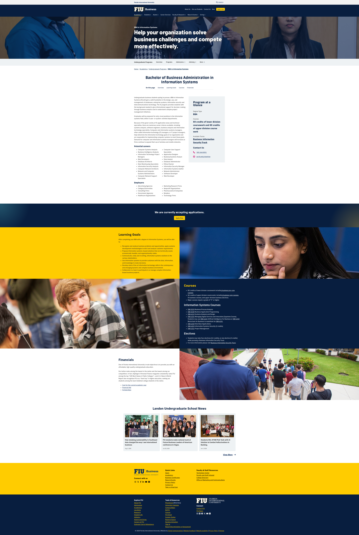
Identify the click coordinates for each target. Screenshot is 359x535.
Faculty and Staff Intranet (205, 475)
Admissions (138, 505)
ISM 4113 (191, 314)
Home (136, 69)
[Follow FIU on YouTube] (207, 513)
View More (228, 455)
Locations (137, 510)
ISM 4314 (191, 329)
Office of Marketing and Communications (211, 480)
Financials (190, 88)
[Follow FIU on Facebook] (202, 513)
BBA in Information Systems (178, 69)
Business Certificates (172, 478)
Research (137, 512)
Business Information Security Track (223, 343)
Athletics (137, 517)
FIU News (200, 511)
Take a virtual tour (171, 487)
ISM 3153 (191, 309)
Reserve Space (170, 520)
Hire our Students (197, 9)
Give (213, 9)
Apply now (220, 9)
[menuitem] (138, 15)
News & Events (170, 480)
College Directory (202, 478)
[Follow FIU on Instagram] (198, 513)
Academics (143, 69)
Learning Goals (170, 88)
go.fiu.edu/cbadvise (203, 157)
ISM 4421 (204, 319)
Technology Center (203, 473)
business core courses (230, 295)
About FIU (137, 503)
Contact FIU (201, 508)
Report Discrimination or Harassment (178, 527)
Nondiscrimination (171, 522)
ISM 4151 (191, 317)
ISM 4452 (236, 319)
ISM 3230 (191, 312)
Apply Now (179, 218)
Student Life (138, 515)
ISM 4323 (191, 326)
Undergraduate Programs (143, 62)
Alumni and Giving (140, 520)
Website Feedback (189, 531)
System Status (170, 517)
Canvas (167, 512)
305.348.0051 (202, 152)
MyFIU (167, 510)
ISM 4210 (191, 324)
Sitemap (221, 531)
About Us (187, 9)
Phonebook (169, 503)
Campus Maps (170, 508)
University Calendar (172, 505)
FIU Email (168, 515)
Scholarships (126, 390)
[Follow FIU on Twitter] (205, 513)
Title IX (167, 524)
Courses (181, 88)
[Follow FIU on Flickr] (210, 513)
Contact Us (207, 9)
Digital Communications (175, 531)
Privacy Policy (170, 482)
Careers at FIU (139, 522)
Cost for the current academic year (134, 385)
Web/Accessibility (202, 531)
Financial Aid (126, 387)
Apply (167, 473)
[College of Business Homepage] (145, 9)
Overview (160, 88)
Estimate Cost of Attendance (144, 524)
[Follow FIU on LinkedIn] (200, 513)
